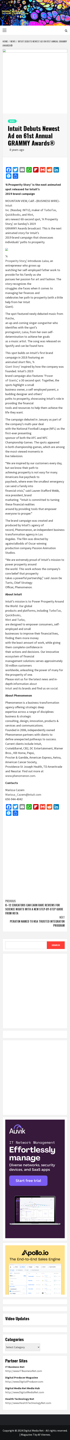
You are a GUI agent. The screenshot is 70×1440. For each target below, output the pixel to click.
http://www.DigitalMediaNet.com (24, 1392)
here (40, 346)
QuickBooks (13, 215)
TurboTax (50, 210)
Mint (30, 215)
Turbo (21, 620)
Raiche (9, 318)
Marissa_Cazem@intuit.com (23, 794)
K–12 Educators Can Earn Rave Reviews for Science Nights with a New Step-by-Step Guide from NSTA (34, 907)
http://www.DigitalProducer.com (24, 1381)
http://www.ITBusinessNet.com (23, 1371)
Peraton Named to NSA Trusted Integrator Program (37, 921)
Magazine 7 (27, 1434)
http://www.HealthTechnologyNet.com (28, 1403)
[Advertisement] (35, 855)
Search (56, 945)
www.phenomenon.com (20, 776)
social (54, 688)
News (12, 121)
